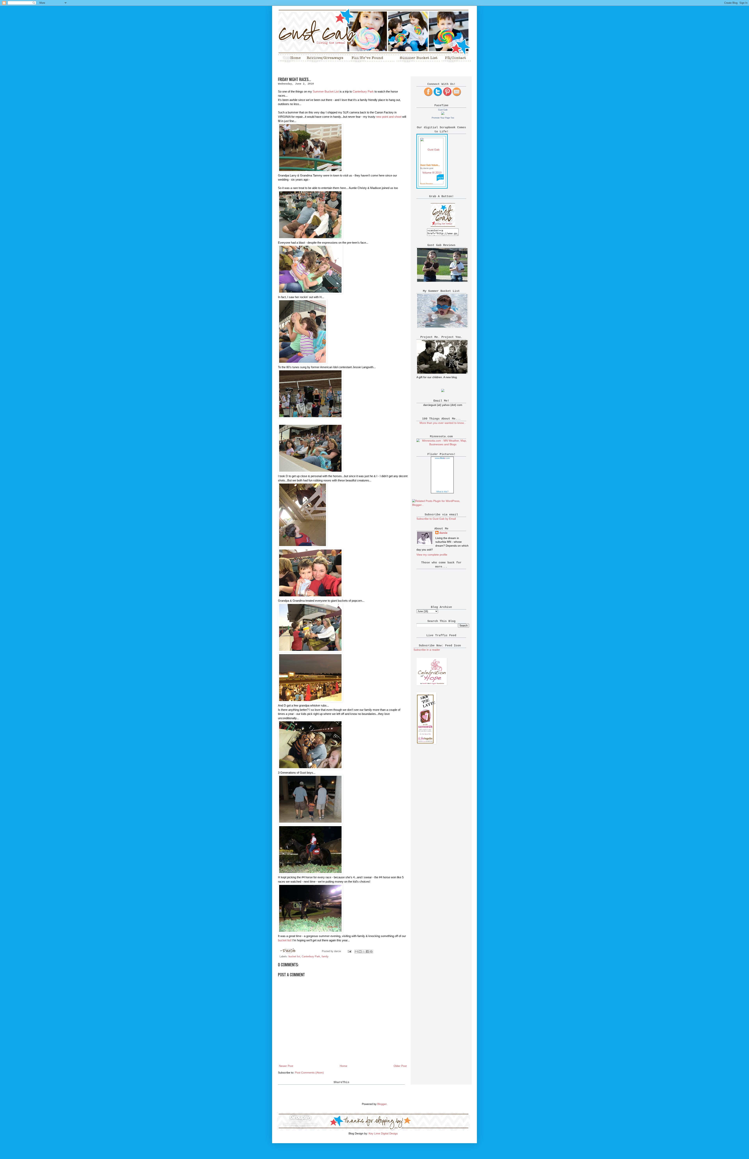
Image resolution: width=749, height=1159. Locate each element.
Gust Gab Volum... (430, 165)
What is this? (442, 491)
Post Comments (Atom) (309, 1072)
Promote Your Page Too (443, 118)
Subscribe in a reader (427, 649)
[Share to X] (364, 951)
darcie (443, 532)
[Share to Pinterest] (371, 951)
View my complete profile (431, 554)
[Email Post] (349, 951)
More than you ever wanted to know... (443, 422)
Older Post (400, 1065)
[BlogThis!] (360, 951)
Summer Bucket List (326, 91)
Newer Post (286, 1065)
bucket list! (285, 940)
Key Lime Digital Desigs (383, 1133)
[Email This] (356, 951)
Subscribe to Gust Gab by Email (436, 518)
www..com (442, 458)
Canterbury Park (363, 91)
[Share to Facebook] (367, 951)
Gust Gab (442, 110)
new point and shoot (389, 116)
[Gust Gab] (442, 113)
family (325, 956)
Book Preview (426, 184)
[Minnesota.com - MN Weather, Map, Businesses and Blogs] (442, 444)
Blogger (382, 1104)
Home (343, 1065)
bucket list (294, 956)
